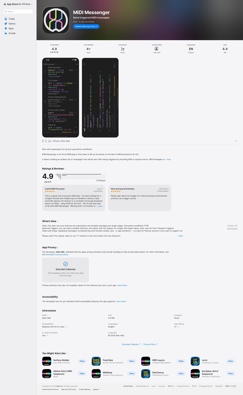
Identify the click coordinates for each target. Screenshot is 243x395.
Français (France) (183, 386)
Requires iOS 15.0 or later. (53, 327)
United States (128, 386)
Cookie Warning (84, 389)
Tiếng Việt (218, 386)
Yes (43, 335)
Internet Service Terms (50, 389)
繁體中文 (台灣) (230, 386)
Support (96, 389)
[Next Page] (240, 367)
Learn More (122, 285)
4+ (175, 327)
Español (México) (142, 386)
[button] (18, 19)
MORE (100, 206)
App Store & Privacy (68, 389)
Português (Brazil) (205, 386)
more (168, 159)
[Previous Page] (39, 367)
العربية (154, 386)
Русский (161, 386)
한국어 (194, 386)
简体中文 (171, 386)
